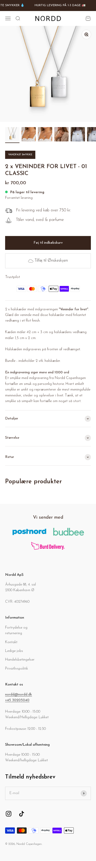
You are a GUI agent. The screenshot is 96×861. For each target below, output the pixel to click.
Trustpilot (12, 277)
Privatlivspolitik (16, 669)
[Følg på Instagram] (8, 813)
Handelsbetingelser (20, 660)
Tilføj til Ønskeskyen (51, 261)
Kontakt (11, 642)
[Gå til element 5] (78, 135)
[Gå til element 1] (12, 135)
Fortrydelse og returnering (16, 630)
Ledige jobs (14, 651)
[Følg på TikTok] (21, 813)
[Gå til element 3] (45, 135)
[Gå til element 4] (61, 135)
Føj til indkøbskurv (48, 243)
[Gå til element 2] (29, 135)
